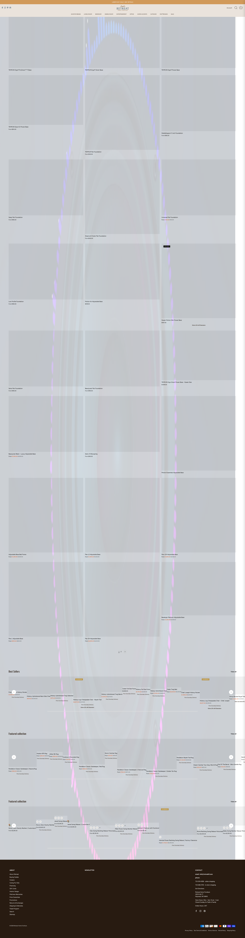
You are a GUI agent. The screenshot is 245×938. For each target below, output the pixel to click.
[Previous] (14, 692)
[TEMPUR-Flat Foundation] (122, 112)
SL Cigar (62, 818)
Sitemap (12, 914)
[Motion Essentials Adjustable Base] (199, 433)
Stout (55, 818)
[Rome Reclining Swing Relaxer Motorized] (210, 816)
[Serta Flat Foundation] (46, 358)
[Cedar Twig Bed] (174, 682)
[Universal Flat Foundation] (199, 187)
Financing (13, 886)
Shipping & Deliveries (16, 906)
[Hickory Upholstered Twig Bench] (111, 684)
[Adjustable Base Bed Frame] (46, 515)
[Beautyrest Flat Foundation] (122, 358)
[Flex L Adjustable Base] (46, 599)
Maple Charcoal (94, 828)
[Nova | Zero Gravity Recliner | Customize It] (22, 816)
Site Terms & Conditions (200, 930)
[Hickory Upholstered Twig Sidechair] (61, 685)
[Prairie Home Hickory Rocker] (18, 683)
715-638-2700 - (200, 885)
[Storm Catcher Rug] (111, 745)
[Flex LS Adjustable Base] (122, 515)
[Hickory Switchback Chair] (158, 683)
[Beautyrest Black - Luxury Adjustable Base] (46, 424)
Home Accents (142, 14)
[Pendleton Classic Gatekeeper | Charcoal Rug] (131, 753)
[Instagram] (200, 911)
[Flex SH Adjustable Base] (122, 599)
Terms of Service (212, 930)
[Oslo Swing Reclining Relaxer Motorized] (102, 815)
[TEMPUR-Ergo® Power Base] (199, 40)
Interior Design (14, 891)
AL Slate (116, 826)
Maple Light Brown (91, 828)
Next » (125, 652)
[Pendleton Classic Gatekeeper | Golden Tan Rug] (161, 754)
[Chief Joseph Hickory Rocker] (190, 684)
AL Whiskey (142, 825)
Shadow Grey (59, 818)
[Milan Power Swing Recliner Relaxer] (126, 814)
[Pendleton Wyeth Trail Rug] (185, 747)
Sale (172, 14)
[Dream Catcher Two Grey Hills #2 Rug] (206, 751)
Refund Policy (222, 930)
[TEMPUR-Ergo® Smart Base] (122, 40)
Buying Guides (14, 877)
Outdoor (153, 14)
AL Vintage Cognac (119, 826)
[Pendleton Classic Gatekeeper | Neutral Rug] (23, 753)
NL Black (97, 828)
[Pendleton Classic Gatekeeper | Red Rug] (92, 752)
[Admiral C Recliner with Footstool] (148, 814)
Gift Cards (13, 888)
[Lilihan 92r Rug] (56, 745)
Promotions (13, 900)
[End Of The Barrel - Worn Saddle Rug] (229, 750)
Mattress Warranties (16, 894)
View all (233, 672)
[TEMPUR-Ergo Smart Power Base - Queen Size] (199, 355)
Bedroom (98, 14)
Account (229, 8)
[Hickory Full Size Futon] (143, 682)
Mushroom (37, 822)
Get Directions (199, 888)
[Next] (231, 692)
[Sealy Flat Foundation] (46, 187)
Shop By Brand (76, 14)
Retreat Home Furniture (20, 925)
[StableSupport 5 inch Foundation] (199, 103)
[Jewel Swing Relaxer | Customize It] (78, 814)
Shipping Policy (231, 930)
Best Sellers (14, 671)
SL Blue (230, 828)
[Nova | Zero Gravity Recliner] (45, 812)
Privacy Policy (189, 930)
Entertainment (121, 14)
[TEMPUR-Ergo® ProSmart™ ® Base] (46, 40)
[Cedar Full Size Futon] (129, 682)
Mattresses (164, 14)
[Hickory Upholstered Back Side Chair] (38, 685)
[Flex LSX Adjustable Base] (199, 515)
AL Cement (122, 826)
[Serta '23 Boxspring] (122, 424)
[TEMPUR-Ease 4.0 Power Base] (46, 100)
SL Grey (224, 828)
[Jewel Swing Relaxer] (60, 811)
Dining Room (109, 14)
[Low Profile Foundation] (46, 271)
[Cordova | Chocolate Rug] (71, 747)
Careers (12, 880)
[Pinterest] (205, 911)
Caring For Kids (14, 883)
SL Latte (227, 828)
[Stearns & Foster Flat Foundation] (122, 196)
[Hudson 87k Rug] (43, 745)
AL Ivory (201, 828)
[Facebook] (196, 911)
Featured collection (17, 734)
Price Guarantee (15, 897)
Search (12, 911)
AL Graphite (198, 828)
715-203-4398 (199, 881)
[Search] (236, 8)
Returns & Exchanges (16, 903)
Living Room (88, 14)
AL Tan (40, 822)
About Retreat (14, 874)
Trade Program (14, 909)
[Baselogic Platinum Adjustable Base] (199, 588)
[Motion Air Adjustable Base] (122, 271)
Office (132, 14)
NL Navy (160, 837)
